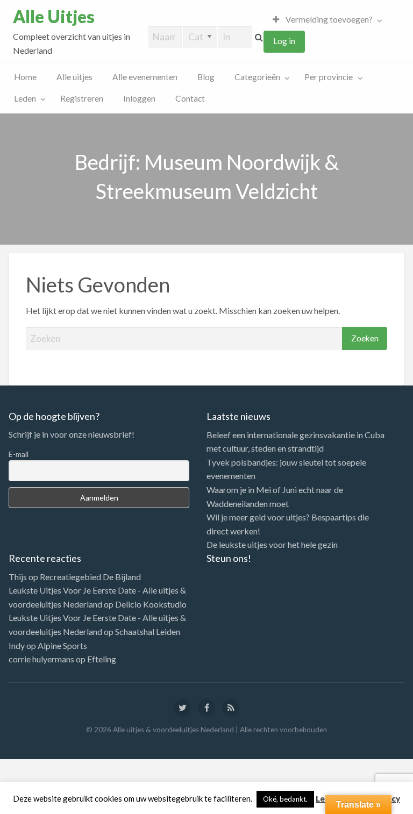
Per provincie (328, 77)
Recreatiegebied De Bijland (90, 577)
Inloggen (139, 98)
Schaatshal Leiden (147, 631)
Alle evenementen (144, 77)
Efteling (101, 659)
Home (25, 77)
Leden (25, 98)
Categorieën (257, 77)
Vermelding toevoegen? (328, 19)
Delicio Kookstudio (151, 604)
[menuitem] (325, 19)
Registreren (81, 98)
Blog (206, 77)
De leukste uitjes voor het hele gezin (272, 544)
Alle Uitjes (54, 16)
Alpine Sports (62, 645)
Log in (284, 41)
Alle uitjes (74, 77)
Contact (190, 98)
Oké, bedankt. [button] (285, 799)
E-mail (19, 454)
